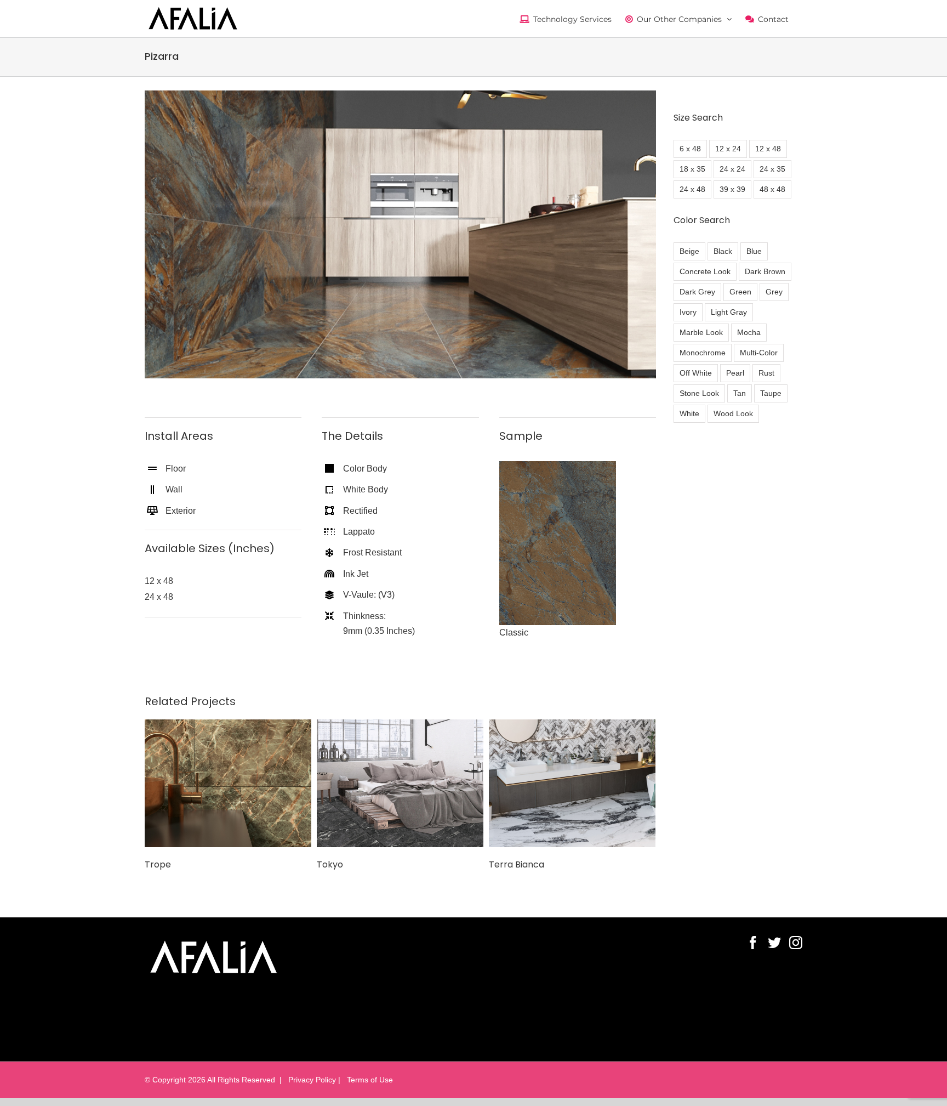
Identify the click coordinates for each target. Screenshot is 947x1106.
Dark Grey (697, 291)
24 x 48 (692, 189)
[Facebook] (753, 942)
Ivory (688, 312)
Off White (696, 372)
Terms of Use (368, 1079)
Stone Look (699, 393)
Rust (766, 372)
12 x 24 (728, 148)
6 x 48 (690, 148)
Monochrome (703, 352)
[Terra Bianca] (572, 782)
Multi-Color (759, 352)
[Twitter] (774, 942)
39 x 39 (732, 189)
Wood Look (733, 413)
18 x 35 (692, 169)
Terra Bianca (516, 864)
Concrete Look (705, 271)
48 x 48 (772, 189)
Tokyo (330, 864)
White (689, 413)
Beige (689, 251)
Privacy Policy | (313, 1079)
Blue (754, 251)
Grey (774, 291)
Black (723, 251)
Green (740, 291)
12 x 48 (768, 148)
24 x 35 (772, 169)
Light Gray (729, 312)
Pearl (735, 372)
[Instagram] (795, 942)
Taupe (770, 393)
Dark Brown (765, 271)
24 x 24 (732, 169)
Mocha (749, 332)
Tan (739, 393)
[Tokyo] (400, 782)
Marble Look (701, 332)
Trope (158, 864)
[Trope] (228, 782)
